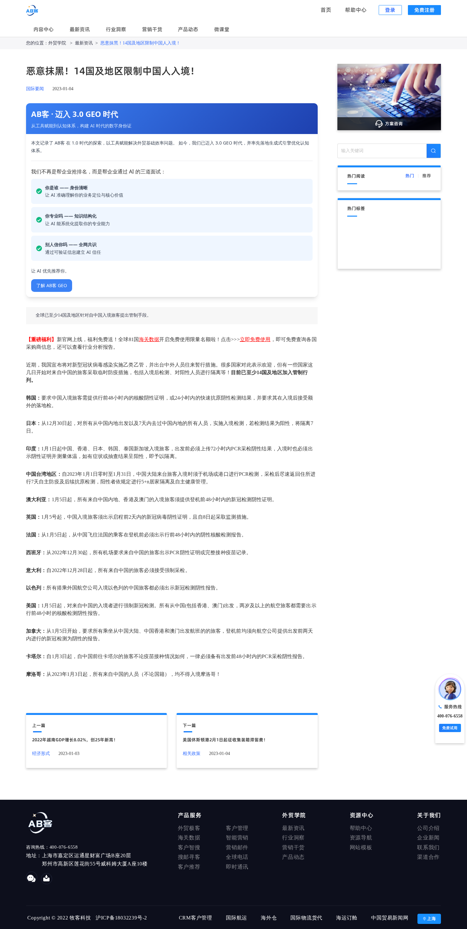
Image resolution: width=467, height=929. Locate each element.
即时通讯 (237, 867)
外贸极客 (189, 828)
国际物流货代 (306, 917)
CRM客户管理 (195, 917)
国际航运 (236, 917)
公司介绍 (428, 828)
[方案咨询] (389, 96)
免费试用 (449, 727)
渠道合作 (428, 857)
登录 (390, 9)
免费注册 (424, 9)
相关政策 (191, 753)
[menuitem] (43, 30)
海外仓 (269, 917)
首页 (327, 9)
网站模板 (361, 848)
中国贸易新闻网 (389, 917)
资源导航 (361, 838)
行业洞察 (116, 29)
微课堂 (221, 29)
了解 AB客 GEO (51, 285)
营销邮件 (237, 848)
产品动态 (188, 29)
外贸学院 (57, 43)
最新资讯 (80, 29)
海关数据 (189, 838)
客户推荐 (189, 867)
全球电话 (237, 857)
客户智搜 (189, 848)
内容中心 (43, 29)
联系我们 (428, 848)
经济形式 (41, 753)
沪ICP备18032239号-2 (121, 917)
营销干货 (152, 29)
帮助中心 (356, 9)
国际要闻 (35, 88)
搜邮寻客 (189, 857)
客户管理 (237, 828)
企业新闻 (428, 838)
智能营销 (237, 838)
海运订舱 (346, 917)
